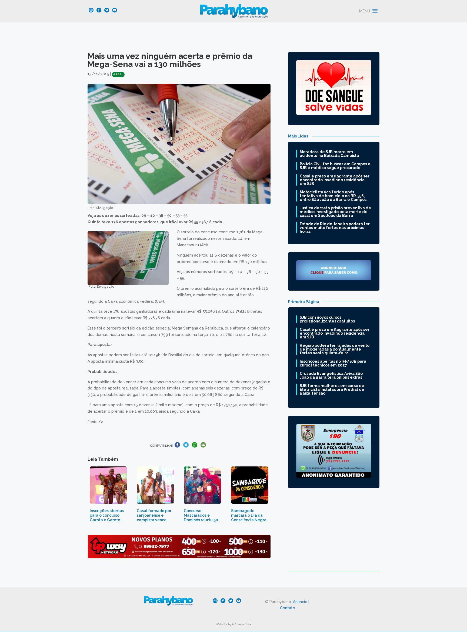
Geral (118, 74)
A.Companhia (241, 624)
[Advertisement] (333, 534)
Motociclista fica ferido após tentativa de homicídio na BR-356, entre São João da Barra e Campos (333, 195)
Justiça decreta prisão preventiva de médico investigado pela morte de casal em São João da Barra (335, 211)
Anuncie (300, 602)
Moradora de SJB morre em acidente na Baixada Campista (329, 153)
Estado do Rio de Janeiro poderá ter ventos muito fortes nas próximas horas (335, 227)
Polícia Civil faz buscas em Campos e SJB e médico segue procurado (335, 166)
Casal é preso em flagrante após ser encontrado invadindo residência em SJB (334, 180)
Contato (287, 608)
